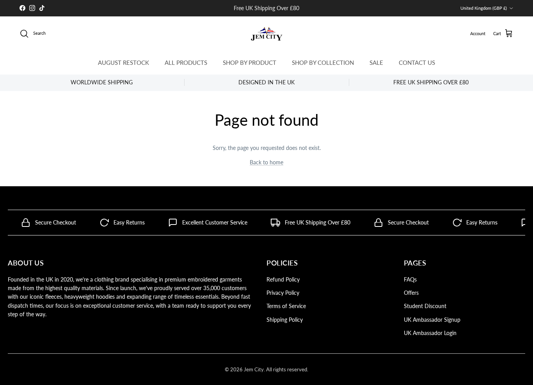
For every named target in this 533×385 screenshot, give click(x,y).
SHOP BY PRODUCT (249, 62)
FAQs (410, 279)
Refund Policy (283, 279)
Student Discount (425, 306)
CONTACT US (417, 62)
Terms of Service (286, 306)
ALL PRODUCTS (186, 62)
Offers (411, 292)
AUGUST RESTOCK (123, 62)
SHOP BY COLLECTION (323, 62)
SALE (376, 62)
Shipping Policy (284, 319)
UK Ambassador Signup (432, 319)
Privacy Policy (282, 292)
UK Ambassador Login (430, 333)
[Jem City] (266, 33)
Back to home (266, 162)
